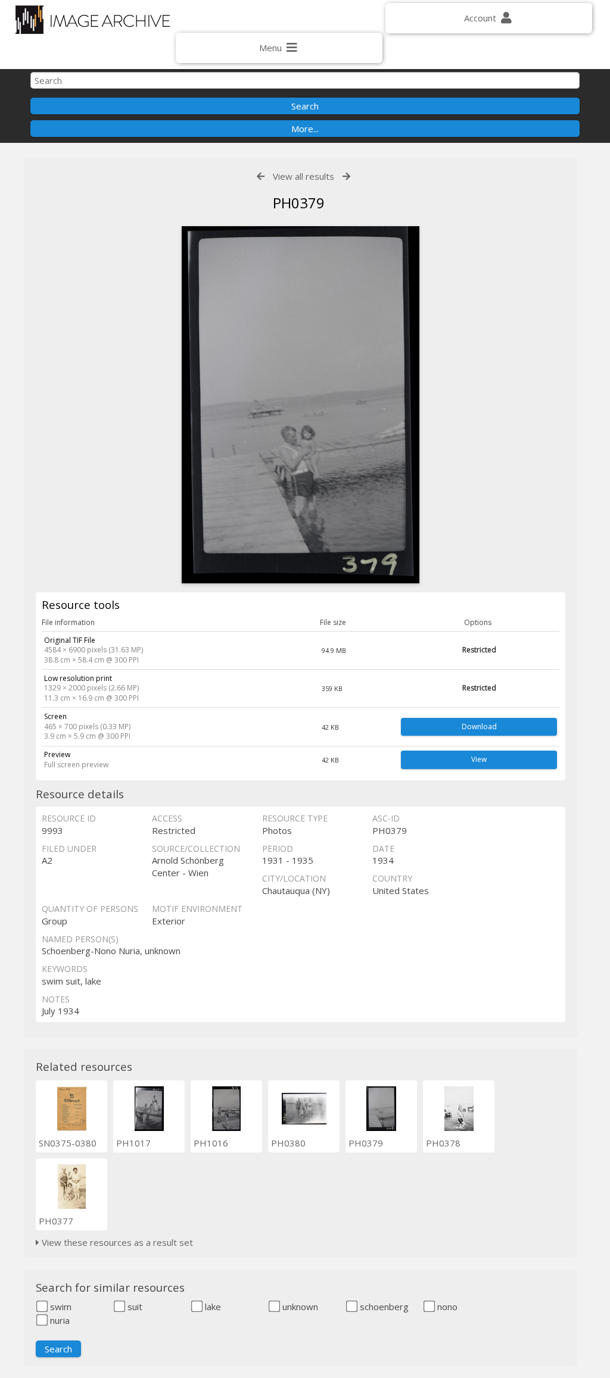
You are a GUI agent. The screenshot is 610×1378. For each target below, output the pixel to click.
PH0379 (365, 1143)
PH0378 (443, 1143)
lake (212, 1307)
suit (133, 1307)
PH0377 (56, 1221)
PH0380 (288, 1143)
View (479, 759)
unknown (299, 1307)
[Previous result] (260, 176)
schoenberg (383, 1307)
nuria (59, 1320)
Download (479, 726)
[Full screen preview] (300, 404)
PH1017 (133, 1143)
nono (446, 1307)
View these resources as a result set (116, 1242)
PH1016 (211, 1143)
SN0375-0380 (68, 1143)
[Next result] (346, 176)
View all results (303, 176)
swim (59, 1307)
